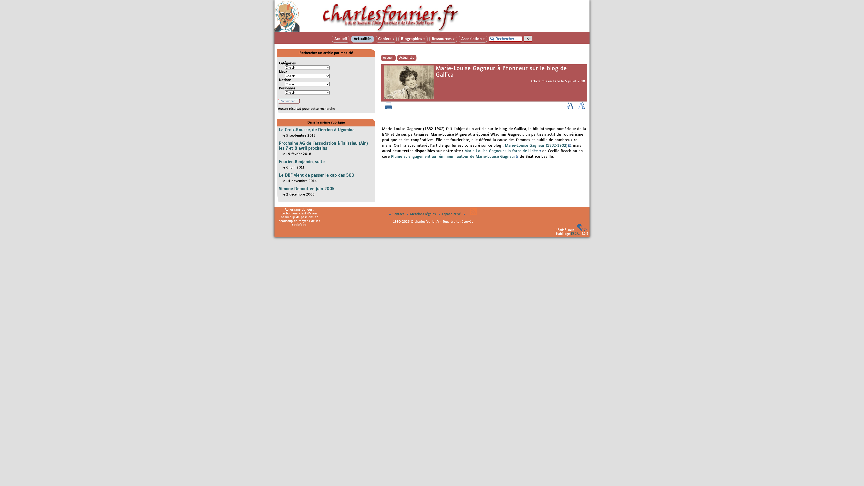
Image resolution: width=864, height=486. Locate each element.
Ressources (443, 39)
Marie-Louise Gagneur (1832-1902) (536, 146)
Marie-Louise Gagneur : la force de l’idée (501, 151)
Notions (285, 80)
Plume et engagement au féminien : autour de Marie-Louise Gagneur (453, 157)
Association (473, 39)
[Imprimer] (388, 108)
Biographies (413, 39)
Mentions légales (423, 214)
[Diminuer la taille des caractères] (581, 108)
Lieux (283, 71)
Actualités (362, 39)
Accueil (340, 39)
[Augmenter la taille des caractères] (570, 108)
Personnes (287, 88)
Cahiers (386, 39)
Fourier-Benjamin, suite (302, 162)
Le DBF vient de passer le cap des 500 (316, 175)
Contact (398, 214)
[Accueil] (432, 30)
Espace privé (452, 214)
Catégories (287, 63)
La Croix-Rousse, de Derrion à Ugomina (317, 130)
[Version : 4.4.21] (581, 230)
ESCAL (575, 234)
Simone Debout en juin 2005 (307, 189)
